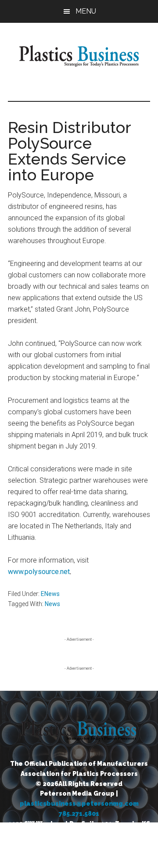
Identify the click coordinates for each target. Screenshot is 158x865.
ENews (50, 593)
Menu (85, 11)
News (52, 603)
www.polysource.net (39, 571)
